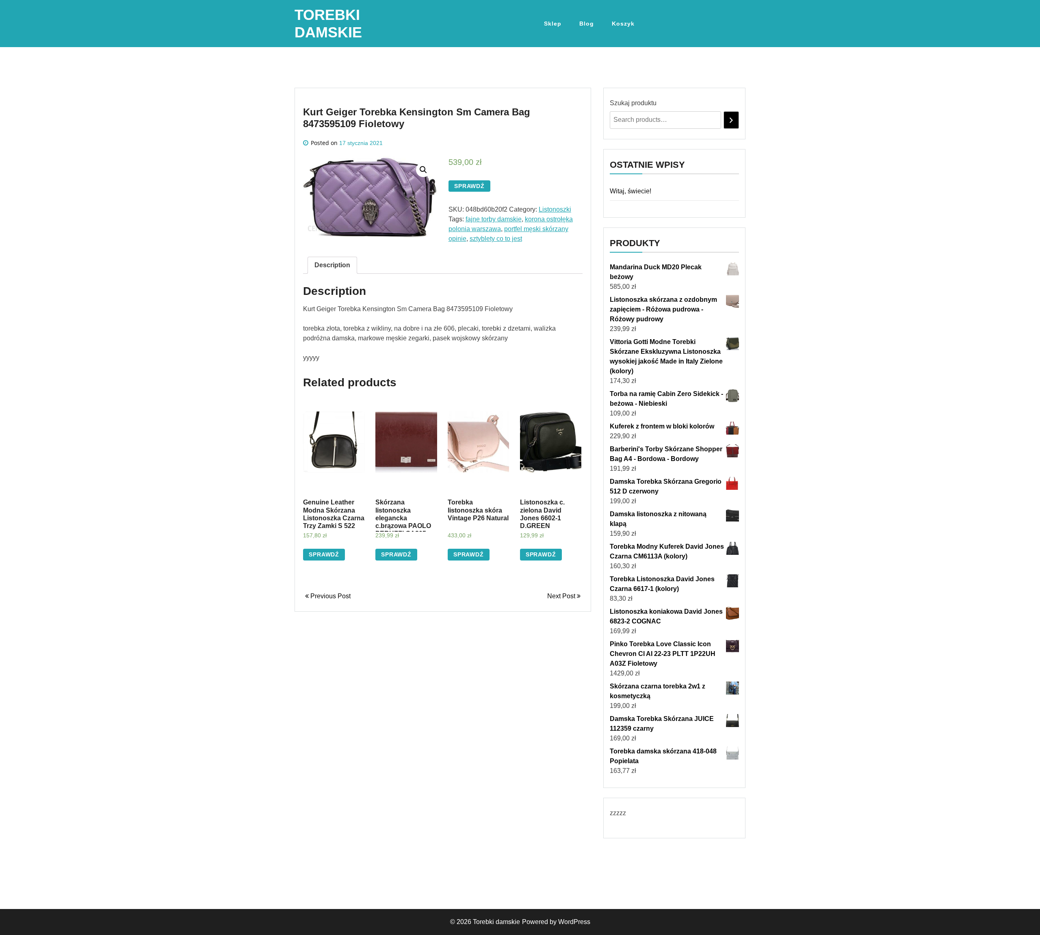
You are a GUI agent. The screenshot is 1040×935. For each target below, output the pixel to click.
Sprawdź (469, 186)
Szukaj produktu (633, 103)
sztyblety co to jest (496, 238)
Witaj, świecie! (630, 191)
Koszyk (623, 23)
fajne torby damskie (494, 219)
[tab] (332, 265)
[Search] (731, 120)
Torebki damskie (496, 921)
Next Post (562, 596)
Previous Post (330, 596)
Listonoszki (555, 209)
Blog (586, 23)
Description (332, 265)
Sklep (552, 23)
